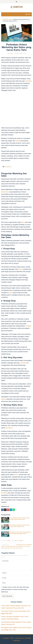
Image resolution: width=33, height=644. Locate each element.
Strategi (28, 326)
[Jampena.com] (16, 7)
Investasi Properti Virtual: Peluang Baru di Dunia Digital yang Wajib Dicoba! (20, 532)
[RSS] (16, 1)
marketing (28, 81)
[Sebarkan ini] (2, 510)
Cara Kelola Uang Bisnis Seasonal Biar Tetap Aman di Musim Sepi (20, 525)
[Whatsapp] (13, 510)
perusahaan (5, 192)
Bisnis (9, 540)
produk (20, 269)
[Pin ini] (8, 510)
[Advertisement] (16, 109)
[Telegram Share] (11, 510)
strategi (18, 140)
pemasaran (9, 428)
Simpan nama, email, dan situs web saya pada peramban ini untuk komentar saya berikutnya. (15, 589)
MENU (29, 14)
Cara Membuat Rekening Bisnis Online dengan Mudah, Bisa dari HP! (20, 518)
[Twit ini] (5, 510)
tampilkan (8, 166)
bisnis (23, 222)
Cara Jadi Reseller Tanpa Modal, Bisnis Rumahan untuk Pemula (24, 546)
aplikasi (3, 399)
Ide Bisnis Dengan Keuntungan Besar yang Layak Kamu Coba (8, 546)
